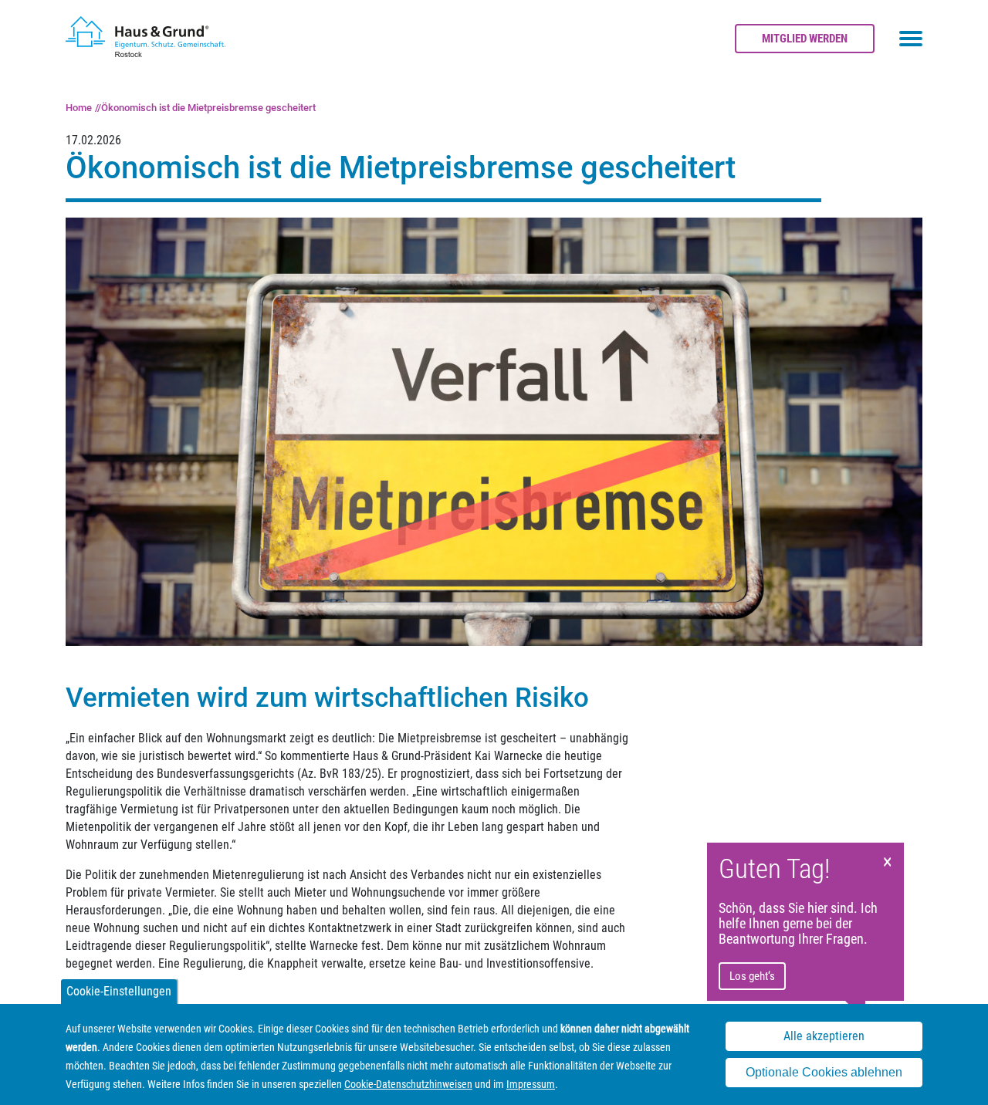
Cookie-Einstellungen (118, 991)
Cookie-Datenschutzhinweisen (408, 1084)
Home (79, 107)
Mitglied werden (805, 39)
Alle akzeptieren (823, 1036)
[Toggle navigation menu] (910, 38)
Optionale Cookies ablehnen (824, 1073)
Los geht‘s (752, 976)
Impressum (530, 1084)
